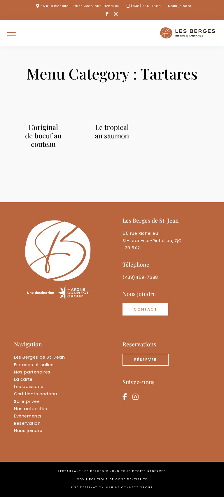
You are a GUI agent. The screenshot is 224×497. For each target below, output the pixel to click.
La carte (23, 379)
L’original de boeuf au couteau (43, 135)
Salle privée (27, 401)
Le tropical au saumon (112, 131)
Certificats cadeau (35, 394)
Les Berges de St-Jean (39, 357)
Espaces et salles (33, 365)
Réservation (27, 423)
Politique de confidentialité (118, 479)
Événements (28, 416)
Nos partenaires (32, 372)
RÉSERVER (145, 359)
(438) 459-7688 (146, 5)
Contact (145, 309)
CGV (81, 479)
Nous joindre (179, 5)
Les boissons (28, 387)
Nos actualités (30, 409)
